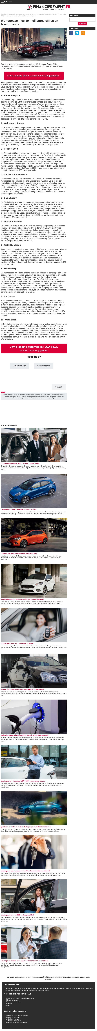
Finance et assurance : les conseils (19, 14)
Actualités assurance (13, 1017)
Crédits (33, 14)
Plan (7, 1005)
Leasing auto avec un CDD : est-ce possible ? (17, 915)
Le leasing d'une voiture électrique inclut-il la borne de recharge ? (25, 735)
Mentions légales (12, 1000)
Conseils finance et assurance (16, 1022)
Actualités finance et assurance (17, 1015)
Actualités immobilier (13, 1021)
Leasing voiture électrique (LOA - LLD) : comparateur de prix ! (23, 781)
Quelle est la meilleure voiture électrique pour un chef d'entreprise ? (26, 827)
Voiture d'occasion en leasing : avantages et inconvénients (22, 689)
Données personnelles (14, 1002)
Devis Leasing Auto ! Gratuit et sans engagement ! (33, 75)
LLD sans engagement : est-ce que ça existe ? (17, 643)
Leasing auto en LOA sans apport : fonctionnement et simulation (24, 961)
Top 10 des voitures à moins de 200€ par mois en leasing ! (22, 599)
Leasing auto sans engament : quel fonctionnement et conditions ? (25, 871)
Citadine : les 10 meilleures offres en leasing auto (19, 553)
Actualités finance (12, 1019)
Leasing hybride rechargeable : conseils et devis (18, 509)
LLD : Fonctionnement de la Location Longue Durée (20, 463)
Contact (9, 1004)
